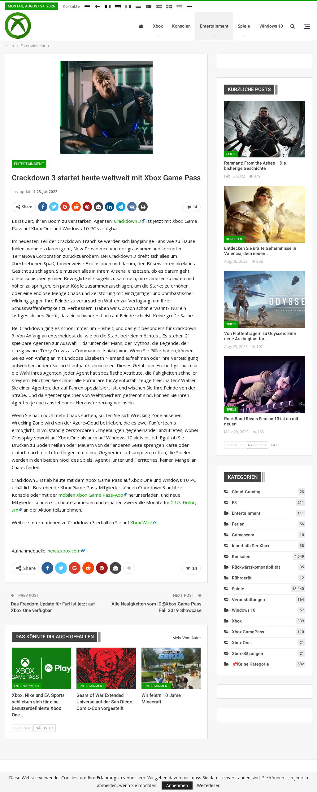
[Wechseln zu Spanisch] (159, 5)
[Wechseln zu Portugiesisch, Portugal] (148, 5)
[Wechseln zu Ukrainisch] (179, 5)
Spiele (244, 26)
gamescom (243, 534)
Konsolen (181, 26)
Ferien (238, 523)
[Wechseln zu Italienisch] (128, 5)
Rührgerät (242, 577)
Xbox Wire (141, 522)
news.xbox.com (64, 551)
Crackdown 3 (127, 221)
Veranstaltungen (248, 599)
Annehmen (177, 785)
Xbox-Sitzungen (247, 653)
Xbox (158, 26)
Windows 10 (271, 26)
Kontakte (71, 6)
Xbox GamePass (248, 631)
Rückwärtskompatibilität (256, 567)
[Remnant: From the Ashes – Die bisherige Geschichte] (264, 129)
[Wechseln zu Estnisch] (87, 5)
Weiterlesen (208, 785)
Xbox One (241, 642)
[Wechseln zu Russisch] (189, 5)
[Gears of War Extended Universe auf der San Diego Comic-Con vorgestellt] (106, 668)
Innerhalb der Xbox (250, 545)
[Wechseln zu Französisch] (108, 5)
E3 (234, 502)
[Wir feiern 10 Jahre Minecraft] (171, 668)
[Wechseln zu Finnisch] (97, 5)
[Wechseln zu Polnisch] (138, 5)
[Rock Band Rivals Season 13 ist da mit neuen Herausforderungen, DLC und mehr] (264, 384)
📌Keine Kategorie (250, 664)
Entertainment (214, 26)
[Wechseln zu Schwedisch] (169, 5)
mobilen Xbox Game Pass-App (91, 495)
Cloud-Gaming (246, 491)
